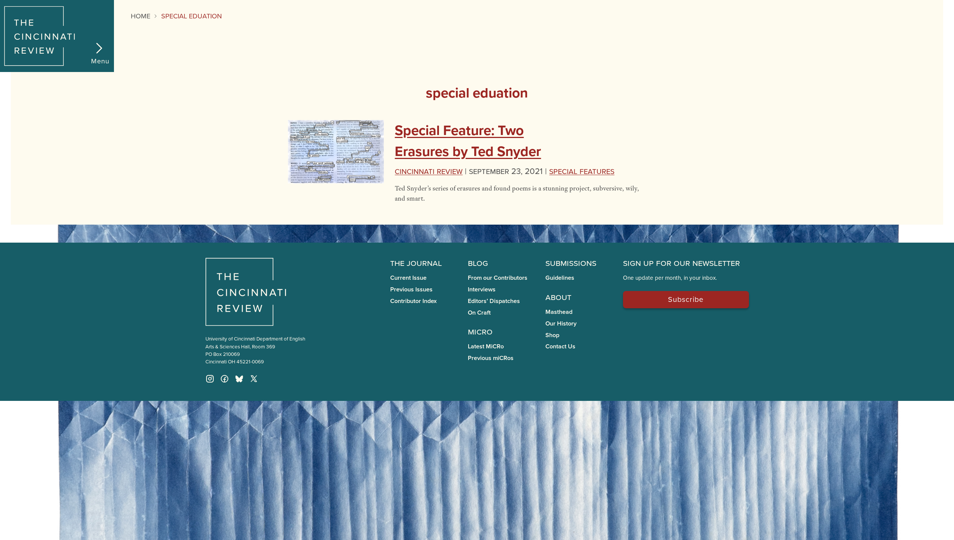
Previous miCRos (491, 358)
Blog (478, 262)
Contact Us (560, 346)
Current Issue (408, 277)
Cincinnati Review (429, 171)
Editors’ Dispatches (494, 301)
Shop (552, 335)
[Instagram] (209, 378)
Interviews (482, 289)
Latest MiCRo (486, 346)
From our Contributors (497, 277)
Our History (561, 323)
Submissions (570, 262)
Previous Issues (411, 289)
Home (140, 16)
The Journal (416, 262)
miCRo (480, 331)
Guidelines (559, 277)
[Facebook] (224, 378)
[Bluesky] (239, 378)
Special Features (581, 171)
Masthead (558, 312)
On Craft (479, 312)
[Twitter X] (253, 378)
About (558, 296)
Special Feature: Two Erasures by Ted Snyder (468, 140)
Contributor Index (413, 301)
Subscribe (686, 299)
